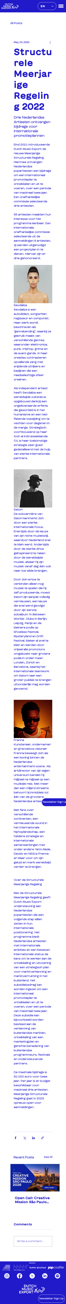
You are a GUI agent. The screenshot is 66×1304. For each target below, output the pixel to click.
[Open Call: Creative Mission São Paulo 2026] (35, 1177)
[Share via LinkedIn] (33, 1138)
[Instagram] (7, 1276)
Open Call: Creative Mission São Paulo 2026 (32, 1200)
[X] (32, 1276)
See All (48, 1157)
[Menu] (61, 6)
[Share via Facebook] (15, 1138)
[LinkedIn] (44, 1276)
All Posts (16, 23)
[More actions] (50, 42)
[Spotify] (57, 1276)
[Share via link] (42, 1138)
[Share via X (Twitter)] (24, 1138)
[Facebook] (19, 1276)
